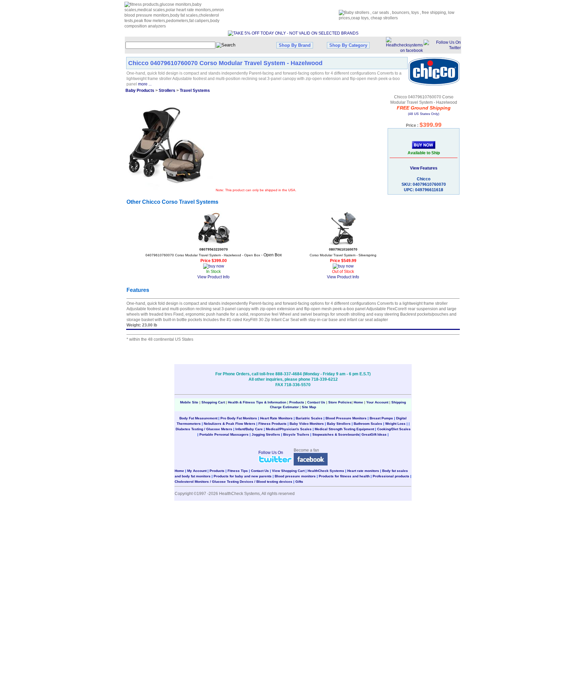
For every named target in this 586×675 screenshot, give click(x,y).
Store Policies (340, 402)
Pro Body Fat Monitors (238, 418)
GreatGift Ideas (374, 434)
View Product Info (213, 277)
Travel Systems (195, 90)
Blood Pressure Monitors (346, 418)
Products (296, 402)
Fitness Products (272, 423)
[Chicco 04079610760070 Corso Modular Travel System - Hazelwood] (171, 148)
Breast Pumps (381, 418)
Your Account (377, 402)
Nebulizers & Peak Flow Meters (229, 423)
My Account (197, 471)
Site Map (309, 407)
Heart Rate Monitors (276, 418)
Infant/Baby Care (249, 429)
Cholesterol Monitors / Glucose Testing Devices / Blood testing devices (233, 481)
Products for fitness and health (344, 476)
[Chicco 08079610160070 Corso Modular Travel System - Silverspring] (343, 228)
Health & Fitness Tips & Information (257, 402)
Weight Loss (395, 423)
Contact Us (316, 402)
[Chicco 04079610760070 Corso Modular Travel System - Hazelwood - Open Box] (214, 228)
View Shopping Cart (288, 471)
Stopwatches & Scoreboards (335, 434)
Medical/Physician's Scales (289, 429)
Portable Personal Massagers (224, 434)
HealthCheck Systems (326, 471)
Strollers (167, 90)
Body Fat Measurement (198, 418)
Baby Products (139, 90)
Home (359, 402)
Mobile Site (189, 402)
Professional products (391, 476)
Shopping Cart (213, 402)
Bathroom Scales (368, 423)
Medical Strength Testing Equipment (344, 429)
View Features (423, 168)
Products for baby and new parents (243, 476)
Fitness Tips (238, 471)
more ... (145, 84)
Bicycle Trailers (296, 434)
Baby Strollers (339, 423)
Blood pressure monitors (295, 476)
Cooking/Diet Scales (394, 429)
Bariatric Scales (309, 418)
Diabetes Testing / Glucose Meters (204, 429)
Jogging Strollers (266, 434)
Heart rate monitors (363, 471)
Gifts (299, 481)
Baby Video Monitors (307, 423)
